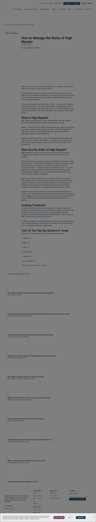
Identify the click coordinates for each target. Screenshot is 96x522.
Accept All (81, 517)
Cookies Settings (59, 517)
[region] (48, 517)
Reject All (70, 517)
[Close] (93, 517)
